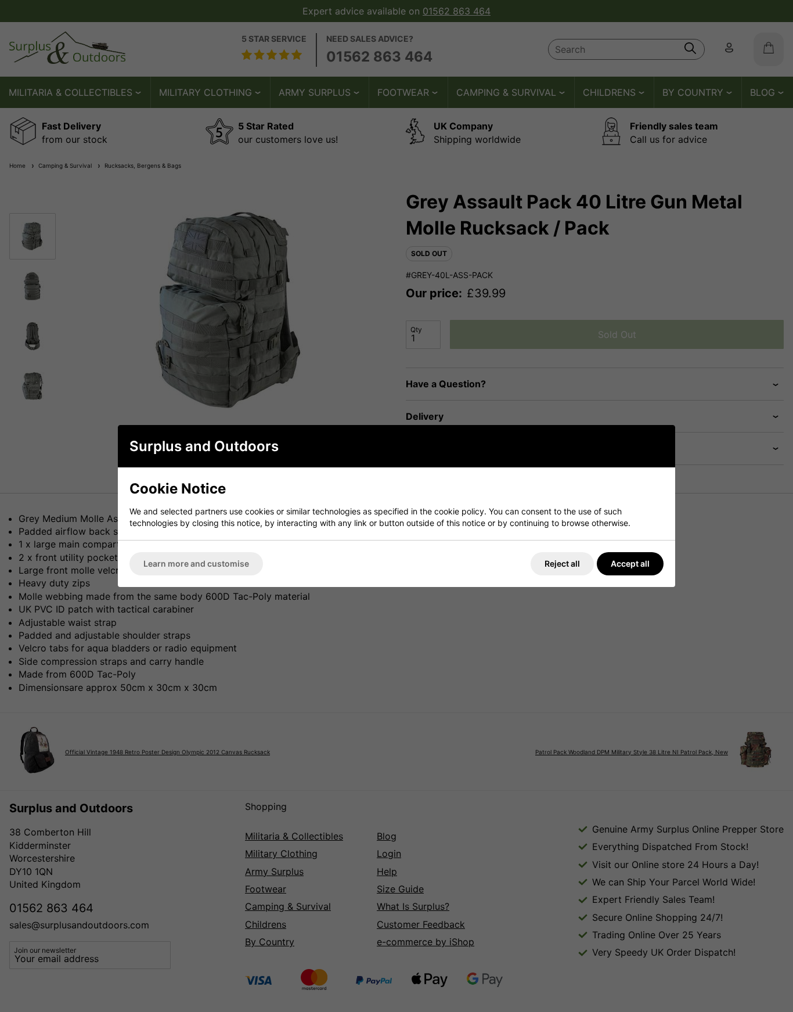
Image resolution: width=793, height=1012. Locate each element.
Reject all (562, 563)
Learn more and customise (196, 563)
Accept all (630, 563)
